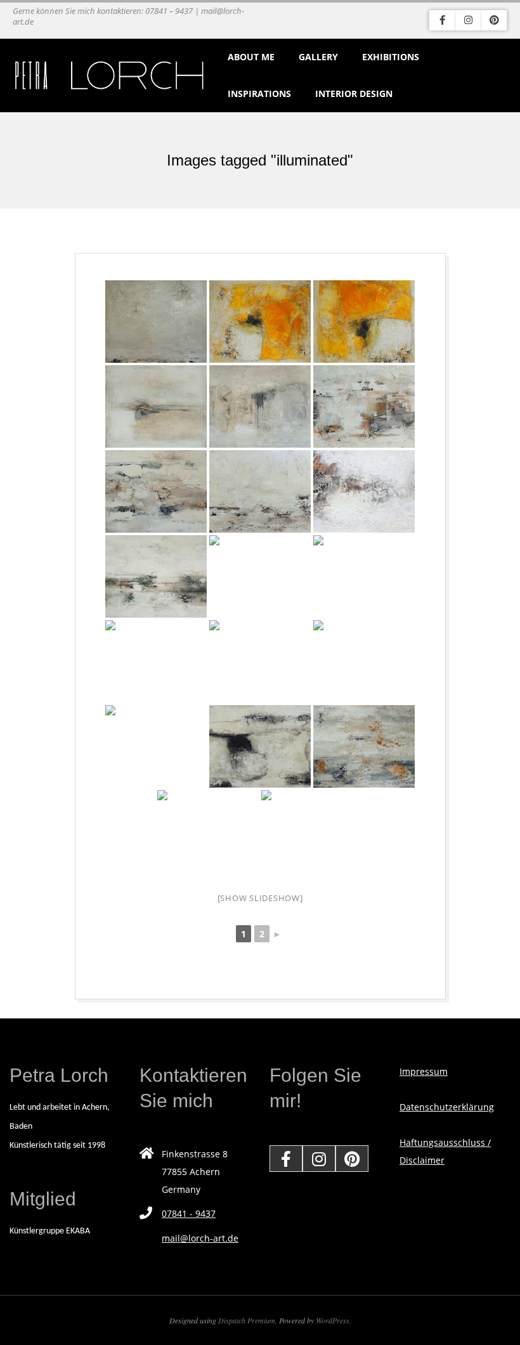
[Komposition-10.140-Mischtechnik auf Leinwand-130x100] (260, 321)
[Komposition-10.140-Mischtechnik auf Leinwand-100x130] (364, 321)
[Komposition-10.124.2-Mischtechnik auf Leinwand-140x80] (260, 746)
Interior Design (354, 94)
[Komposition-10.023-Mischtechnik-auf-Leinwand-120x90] (260, 491)
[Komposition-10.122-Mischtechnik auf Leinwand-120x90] (364, 746)
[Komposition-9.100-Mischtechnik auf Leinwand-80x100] (208, 831)
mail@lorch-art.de (200, 1238)
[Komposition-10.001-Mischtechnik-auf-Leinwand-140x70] (156, 491)
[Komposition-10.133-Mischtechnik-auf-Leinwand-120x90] (260, 406)
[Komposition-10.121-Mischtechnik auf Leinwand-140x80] (312, 831)
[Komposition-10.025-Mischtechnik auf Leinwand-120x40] (364, 491)
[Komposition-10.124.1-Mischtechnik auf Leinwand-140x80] (156, 746)
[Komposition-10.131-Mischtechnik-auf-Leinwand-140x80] (156, 576)
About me (251, 57)
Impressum (424, 1071)
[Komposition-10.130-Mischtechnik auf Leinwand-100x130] (260, 576)
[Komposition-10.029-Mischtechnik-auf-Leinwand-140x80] (364, 576)
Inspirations (259, 94)
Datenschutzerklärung (447, 1107)
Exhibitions (390, 57)
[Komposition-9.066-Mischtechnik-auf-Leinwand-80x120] (260, 661)
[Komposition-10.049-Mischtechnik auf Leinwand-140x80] (364, 661)
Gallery (318, 57)
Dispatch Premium (246, 1320)
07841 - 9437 (189, 1213)
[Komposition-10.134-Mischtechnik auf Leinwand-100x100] (156, 406)
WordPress (332, 1320)
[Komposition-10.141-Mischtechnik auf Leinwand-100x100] (156, 321)
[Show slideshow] (260, 898)
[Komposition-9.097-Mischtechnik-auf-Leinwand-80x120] (156, 661)
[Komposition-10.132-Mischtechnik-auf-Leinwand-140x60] (364, 406)
